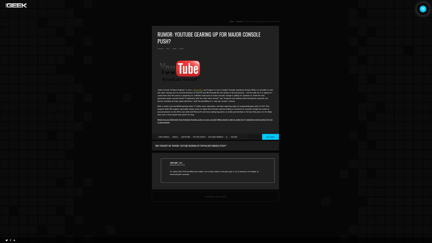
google (175, 137)
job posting (197, 90)
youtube (234, 137)
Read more (271, 137)
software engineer (215, 137)
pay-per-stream (199, 137)
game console (164, 137)
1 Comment (255, 137)
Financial (239, 21)
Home (232, 21)
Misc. (168, 49)
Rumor (182, 49)
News (174, 49)
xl (227, 137)
